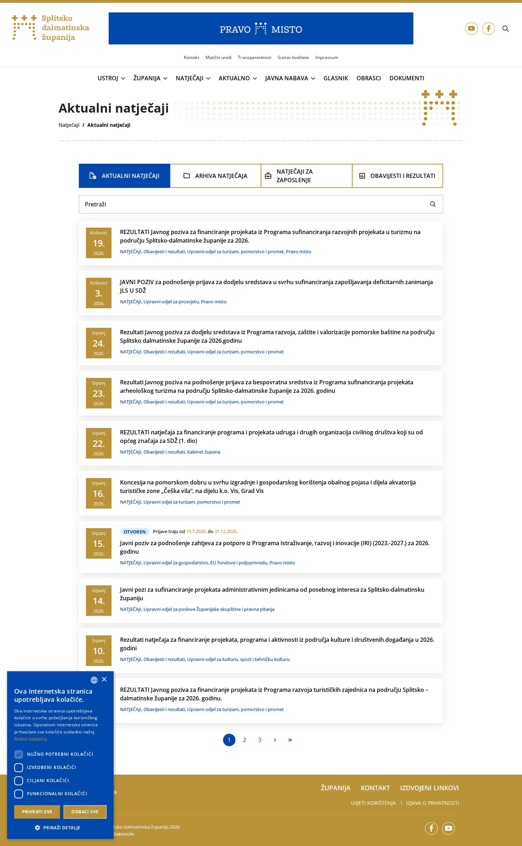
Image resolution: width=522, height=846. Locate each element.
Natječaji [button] (189, 78)
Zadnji (290, 740)
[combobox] (94, 680)
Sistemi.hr (123, 834)
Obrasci (369, 78)
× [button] (104, 679)
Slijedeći (275, 740)
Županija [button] (147, 78)
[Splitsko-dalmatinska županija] (50, 28)
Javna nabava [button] (286, 78)
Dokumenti (407, 78)
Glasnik (335, 78)
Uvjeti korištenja (373, 802)
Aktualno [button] (234, 78)
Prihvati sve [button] (37, 812)
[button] (60, 827)
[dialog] (60, 755)
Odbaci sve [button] (84, 812)
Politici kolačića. (31, 739)
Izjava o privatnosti (432, 802)
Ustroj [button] (108, 78)
